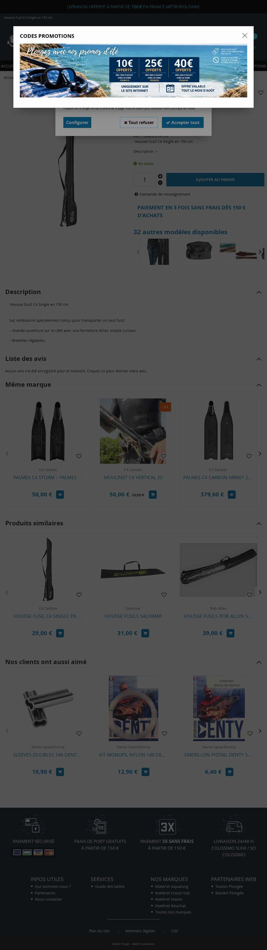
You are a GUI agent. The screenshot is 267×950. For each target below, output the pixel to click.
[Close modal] (244, 35)
